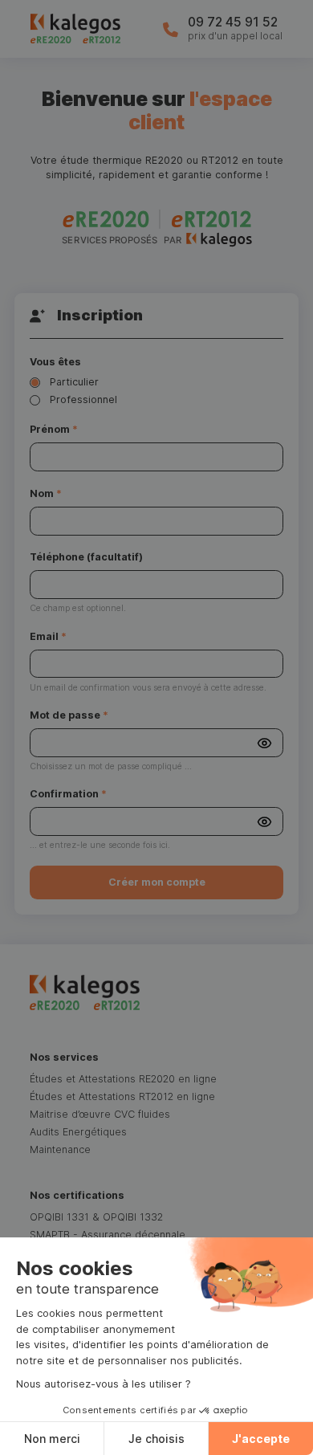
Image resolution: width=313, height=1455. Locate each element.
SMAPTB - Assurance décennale (107, 1235)
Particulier (74, 382)
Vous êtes (55, 362)
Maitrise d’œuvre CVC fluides (100, 1114)
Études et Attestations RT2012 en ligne (122, 1096)
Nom (46, 493)
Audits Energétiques (78, 1132)
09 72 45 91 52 (233, 22)
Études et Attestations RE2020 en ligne (123, 1079)
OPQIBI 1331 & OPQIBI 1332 (96, 1217)
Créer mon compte (156, 882)
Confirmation (68, 794)
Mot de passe (69, 715)
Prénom (54, 429)
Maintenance (60, 1149)
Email (48, 636)
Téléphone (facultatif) (86, 557)
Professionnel (83, 399)
